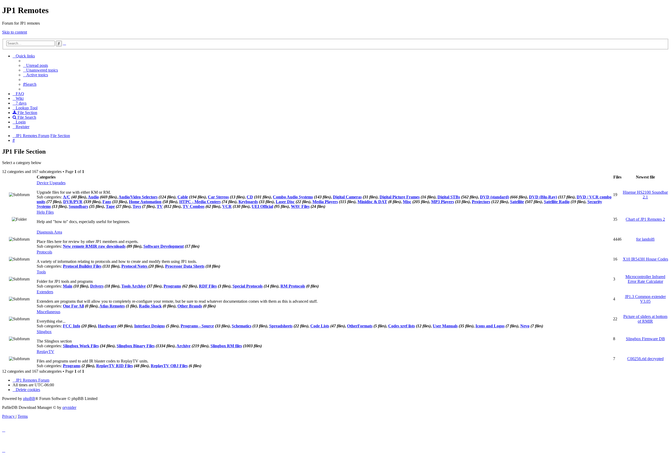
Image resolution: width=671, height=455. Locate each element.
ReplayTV (45, 351)
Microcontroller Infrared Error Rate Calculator (645, 279)
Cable (182, 197)
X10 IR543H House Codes (645, 259)
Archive (183, 346)
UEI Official (262, 206)
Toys (137, 206)
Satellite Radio (557, 201)
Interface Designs (149, 326)
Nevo (524, 326)
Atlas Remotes (112, 306)
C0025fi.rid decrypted (645, 358)
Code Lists (319, 326)
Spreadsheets (281, 326)
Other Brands (189, 306)
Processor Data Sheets (184, 266)
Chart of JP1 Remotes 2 (645, 219)
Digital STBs (448, 197)
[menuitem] (35, 65)
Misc (407, 201)
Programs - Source (197, 326)
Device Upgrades (51, 183)
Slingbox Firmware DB (645, 339)
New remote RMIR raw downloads (94, 246)
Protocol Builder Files (82, 266)
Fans (106, 201)
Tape (110, 206)
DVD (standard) (494, 197)
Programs (172, 286)
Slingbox (44, 331)
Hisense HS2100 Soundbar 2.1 (645, 194)
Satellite (517, 201)
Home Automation (145, 201)
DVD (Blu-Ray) (543, 197)
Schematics (241, 326)
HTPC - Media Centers (200, 201)
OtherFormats (359, 326)
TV (160, 206)
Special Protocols (247, 286)
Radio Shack (150, 306)
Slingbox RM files (226, 346)
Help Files (45, 212)
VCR (227, 206)
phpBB (29, 398)
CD (250, 197)
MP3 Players (442, 201)
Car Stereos (218, 197)
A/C (66, 197)
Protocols (44, 252)
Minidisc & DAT (372, 201)
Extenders (45, 292)
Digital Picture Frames (400, 197)
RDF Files (208, 286)
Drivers (97, 286)
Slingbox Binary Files (136, 346)
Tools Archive (133, 286)
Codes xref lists (401, 326)
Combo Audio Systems (293, 197)
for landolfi (645, 239)
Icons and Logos (490, 326)
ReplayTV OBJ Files (169, 366)
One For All (73, 306)
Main (67, 286)
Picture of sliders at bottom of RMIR (645, 318)
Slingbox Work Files (81, 346)
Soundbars (78, 206)
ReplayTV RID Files (114, 366)
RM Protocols (292, 286)
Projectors (481, 201)
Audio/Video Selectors (138, 197)
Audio (93, 197)
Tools (41, 272)
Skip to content (14, 32)
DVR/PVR (73, 201)
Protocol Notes (134, 266)
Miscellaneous (48, 312)
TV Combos (193, 206)
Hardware (107, 326)
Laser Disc (285, 201)
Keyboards (248, 201)
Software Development (163, 246)
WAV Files (300, 206)
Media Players (325, 201)
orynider (69, 407)
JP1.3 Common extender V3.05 (645, 299)
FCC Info (71, 326)
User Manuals (445, 326)
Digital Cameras (347, 197)
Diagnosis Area (49, 232)
